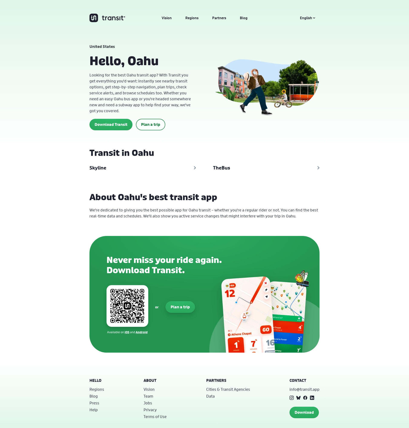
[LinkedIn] (312, 398)
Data (210, 396)
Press (94, 403)
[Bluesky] (298, 398)
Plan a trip (150, 124)
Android (142, 332)
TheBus (221, 168)
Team (148, 396)
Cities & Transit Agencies (228, 389)
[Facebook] (305, 398)
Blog (244, 18)
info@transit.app (304, 389)
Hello (95, 380)
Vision (167, 18)
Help (93, 409)
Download (304, 412)
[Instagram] (291, 398)
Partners (219, 18)
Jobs (148, 403)
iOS (127, 332)
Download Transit (111, 124)
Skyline (97, 168)
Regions (192, 18)
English (306, 18)
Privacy (150, 409)
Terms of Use (155, 416)
